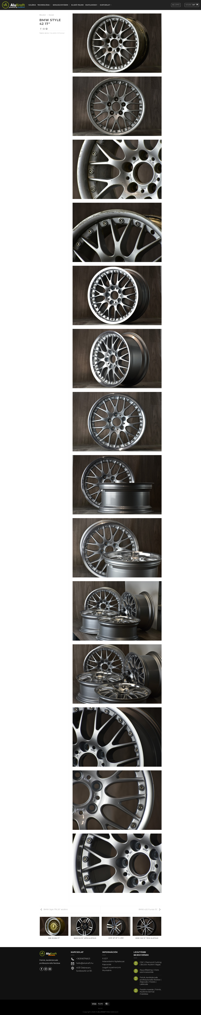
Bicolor (42, 15)
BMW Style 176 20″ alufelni (55, 909)
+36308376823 (83, 958)
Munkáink (106, 970)
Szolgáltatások (60, 5)
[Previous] (40, 932)
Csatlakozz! (91, 5)
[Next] (161, 932)
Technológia (43, 5)
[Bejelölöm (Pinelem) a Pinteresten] (46, 29)
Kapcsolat (105, 5)
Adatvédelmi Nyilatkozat (113, 961)
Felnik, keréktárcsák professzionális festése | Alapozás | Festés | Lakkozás (150, 980)
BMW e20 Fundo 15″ (148, 909)
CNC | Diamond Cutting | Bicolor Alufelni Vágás (150, 963)
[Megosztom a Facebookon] (41, 29)
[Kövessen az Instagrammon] (46, 969)
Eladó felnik (77, 5)
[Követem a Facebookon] (42, 969)
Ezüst (51, 15)
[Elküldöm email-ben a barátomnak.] (44, 29)
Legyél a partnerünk (111, 967)
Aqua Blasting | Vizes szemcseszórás (149, 971)
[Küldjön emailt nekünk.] (50, 969)
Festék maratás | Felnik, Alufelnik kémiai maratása (150, 991)
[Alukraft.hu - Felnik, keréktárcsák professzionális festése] (13, 5)
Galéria (32, 5)
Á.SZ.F (105, 958)
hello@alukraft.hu (84, 963)
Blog (100, 1008)
